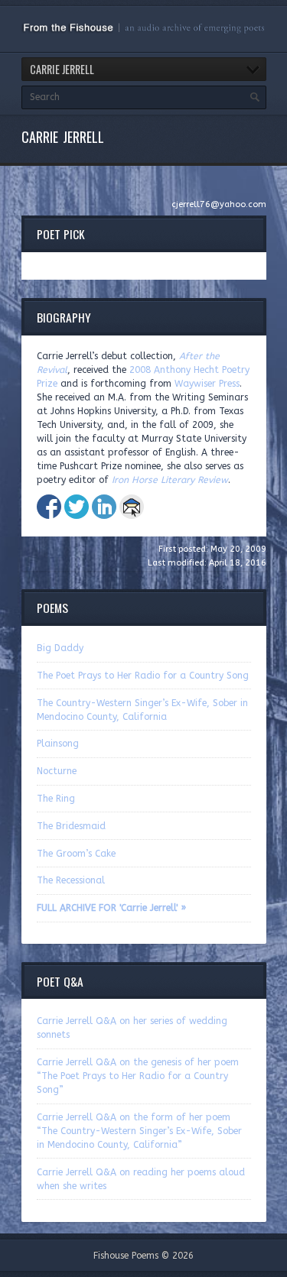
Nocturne (57, 771)
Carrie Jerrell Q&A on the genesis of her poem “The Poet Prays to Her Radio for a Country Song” (138, 1076)
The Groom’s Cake (76, 853)
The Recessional (71, 880)
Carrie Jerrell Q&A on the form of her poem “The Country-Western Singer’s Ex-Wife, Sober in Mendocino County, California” (139, 1131)
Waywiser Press (207, 383)
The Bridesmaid (71, 826)
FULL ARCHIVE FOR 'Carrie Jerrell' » (111, 908)
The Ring (56, 798)
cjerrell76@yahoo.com (218, 204)
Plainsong (58, 743)
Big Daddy (60, 648)
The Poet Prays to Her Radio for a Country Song (143, 675)
